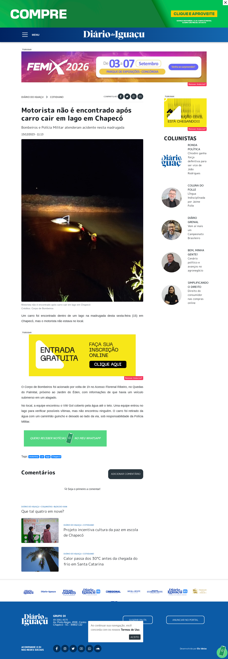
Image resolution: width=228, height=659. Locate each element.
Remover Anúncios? (197, 84)
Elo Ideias (202, 648)
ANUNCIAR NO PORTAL (185, 619)
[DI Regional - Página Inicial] (29, 591)
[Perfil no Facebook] (57, 648)
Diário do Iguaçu (32, 97)
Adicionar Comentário (125, 474)
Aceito (135, 637)
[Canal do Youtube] (81, 648)
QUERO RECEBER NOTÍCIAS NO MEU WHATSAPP (65, 438)
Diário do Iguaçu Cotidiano (79, 525)
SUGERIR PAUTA (138, 619)
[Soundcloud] (97, 648)
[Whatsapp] (134, 96)
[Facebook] (121, 96)
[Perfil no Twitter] (73, 648)
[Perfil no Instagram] (65, 648)
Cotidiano (56, 97)
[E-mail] (140, 96)
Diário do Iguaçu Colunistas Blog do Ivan (44, 506)
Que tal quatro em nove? (42, 511)
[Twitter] (127, 96)
